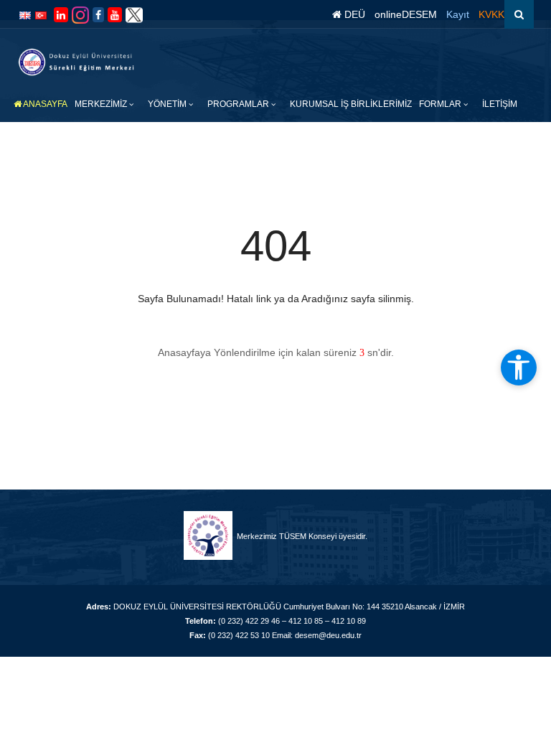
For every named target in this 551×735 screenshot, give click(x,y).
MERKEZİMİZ (102, 104)
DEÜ (353, 14)
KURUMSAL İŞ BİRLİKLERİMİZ (351, 104)
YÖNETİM (168, 104)
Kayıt (457, 14)
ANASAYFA (44, 104)
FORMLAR (441, 104)
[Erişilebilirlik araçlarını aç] (519, 367)
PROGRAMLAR (239, 104)
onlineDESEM (406, 14)
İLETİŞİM (499, 104)
